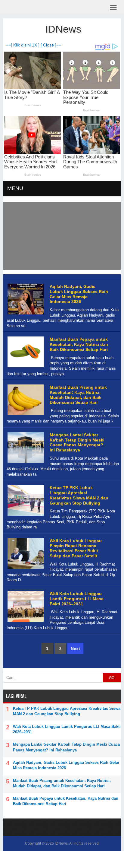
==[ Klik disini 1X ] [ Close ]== (33, 45)
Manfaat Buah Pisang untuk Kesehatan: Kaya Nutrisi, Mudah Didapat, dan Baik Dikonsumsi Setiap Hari (78, 395)
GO (111, 678)
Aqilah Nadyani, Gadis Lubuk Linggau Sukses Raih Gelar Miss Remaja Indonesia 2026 (79, 294)
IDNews (61, 843)
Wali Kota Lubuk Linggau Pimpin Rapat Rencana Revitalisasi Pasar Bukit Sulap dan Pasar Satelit (76, 548)
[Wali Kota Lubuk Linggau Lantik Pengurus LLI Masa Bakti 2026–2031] (25, 622)
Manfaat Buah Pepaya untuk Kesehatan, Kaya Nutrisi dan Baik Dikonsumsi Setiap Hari (79, 344)
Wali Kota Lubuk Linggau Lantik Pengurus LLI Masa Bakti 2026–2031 (77, 598)
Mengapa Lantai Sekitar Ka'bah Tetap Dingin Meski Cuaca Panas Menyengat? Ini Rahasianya (77, 442)
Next (75, 648)
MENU (15, 188)
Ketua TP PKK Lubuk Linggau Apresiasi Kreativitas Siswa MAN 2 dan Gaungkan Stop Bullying (79, 495)
